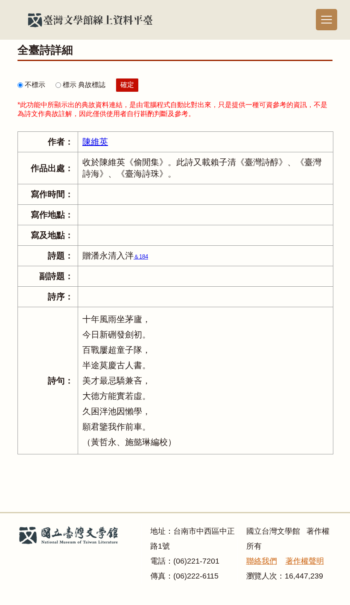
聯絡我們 (261, 561)
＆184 (141, 256)
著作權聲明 (305, 561)
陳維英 (95, 141)
